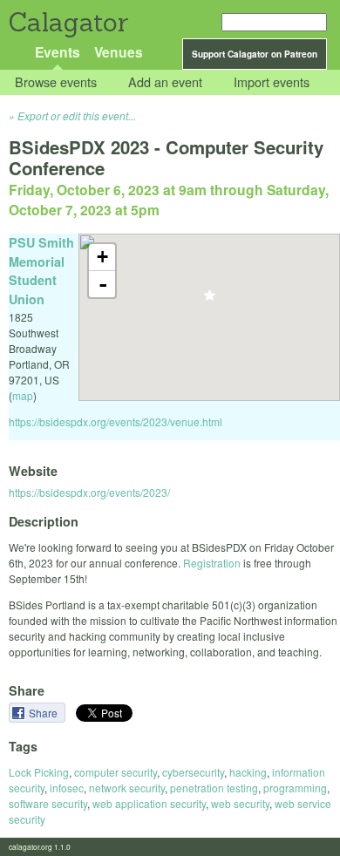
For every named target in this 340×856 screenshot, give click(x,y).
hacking (248, 771)
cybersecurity (193, 771)
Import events (271, 82)
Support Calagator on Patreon (254, 54)
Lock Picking (39, 771)
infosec (67, 787)
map (22, 395)
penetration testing (214, 787)
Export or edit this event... (76, 115)
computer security (115, 771)
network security (127, 787)
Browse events (56, 82)
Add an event (165, 82)
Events (57, 52)
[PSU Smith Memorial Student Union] (209, 300)
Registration (212, 562)
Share (44, 712)
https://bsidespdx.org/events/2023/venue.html (115, 421)
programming (295, 787)
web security (240, 803)
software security (48, 803)
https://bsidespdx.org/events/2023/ (89, 492)
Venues (118, 52)
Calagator (67, 22)
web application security (149, 803)
